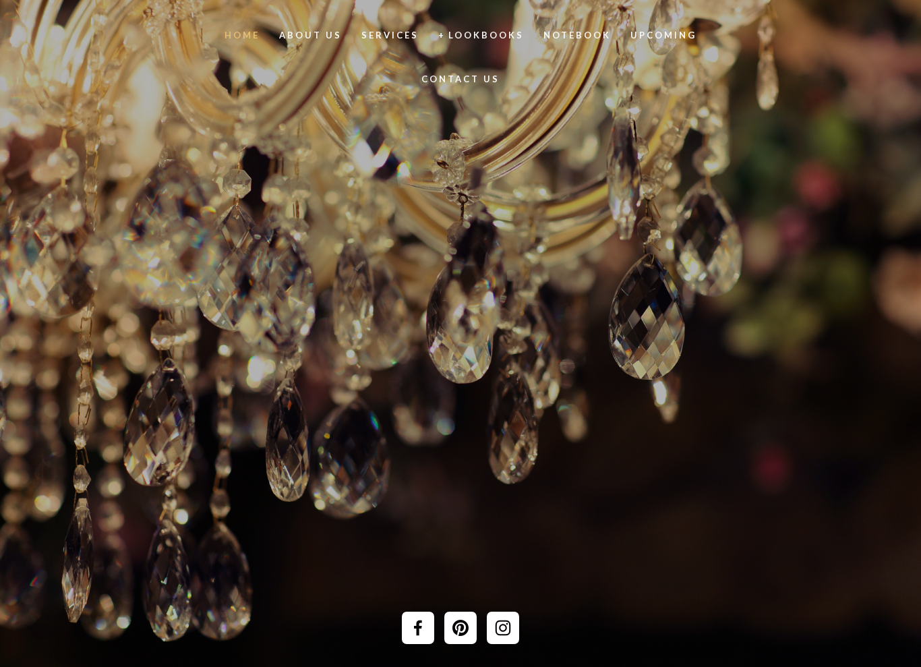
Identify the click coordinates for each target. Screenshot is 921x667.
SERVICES (390, 35)
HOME (242, 35)
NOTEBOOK (577, 35)
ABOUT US (310, 35)
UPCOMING (663, 35)
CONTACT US (460, 79)
